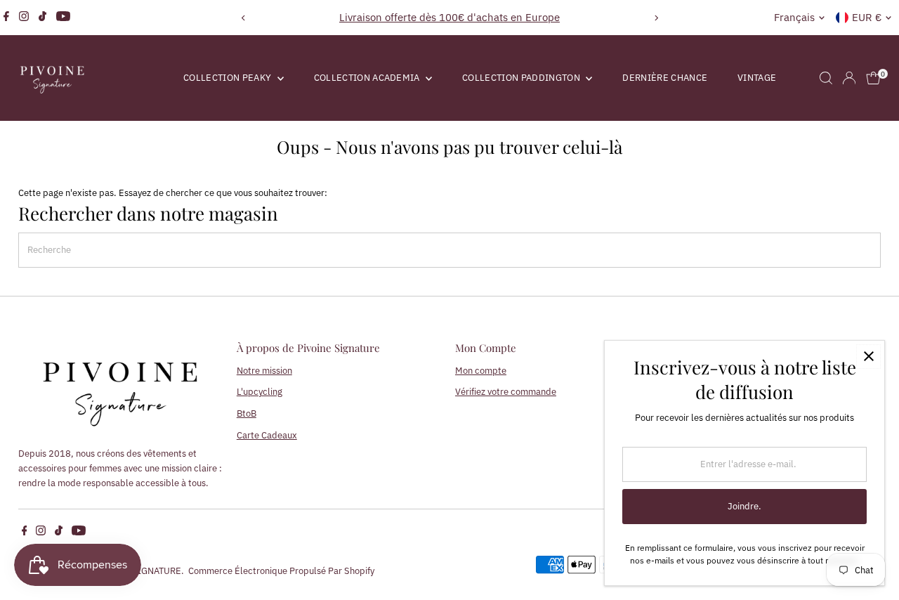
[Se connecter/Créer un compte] (849, 78)
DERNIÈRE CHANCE (664, 78)
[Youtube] (63, 17)
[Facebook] (6, 17)
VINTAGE (756, 78)
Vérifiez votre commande (505, 392)
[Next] (655, 18)
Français (794, 17)
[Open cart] (873, 78)
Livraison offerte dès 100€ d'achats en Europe (449, 17)
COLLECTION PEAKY (228, 78)
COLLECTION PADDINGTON (522, 78)
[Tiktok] (42, 17)
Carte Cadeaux (267, 435)
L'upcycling (259, 392)
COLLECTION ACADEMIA (368, 78)
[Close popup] (868, 356)
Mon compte (480, 371)
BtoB (246, 413)
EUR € (866, 17)
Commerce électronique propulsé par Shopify (281, 571)
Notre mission (264, 371)
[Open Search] (826, 78)
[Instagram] (23, 17)
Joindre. (744, 506)
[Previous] (243, 18)
